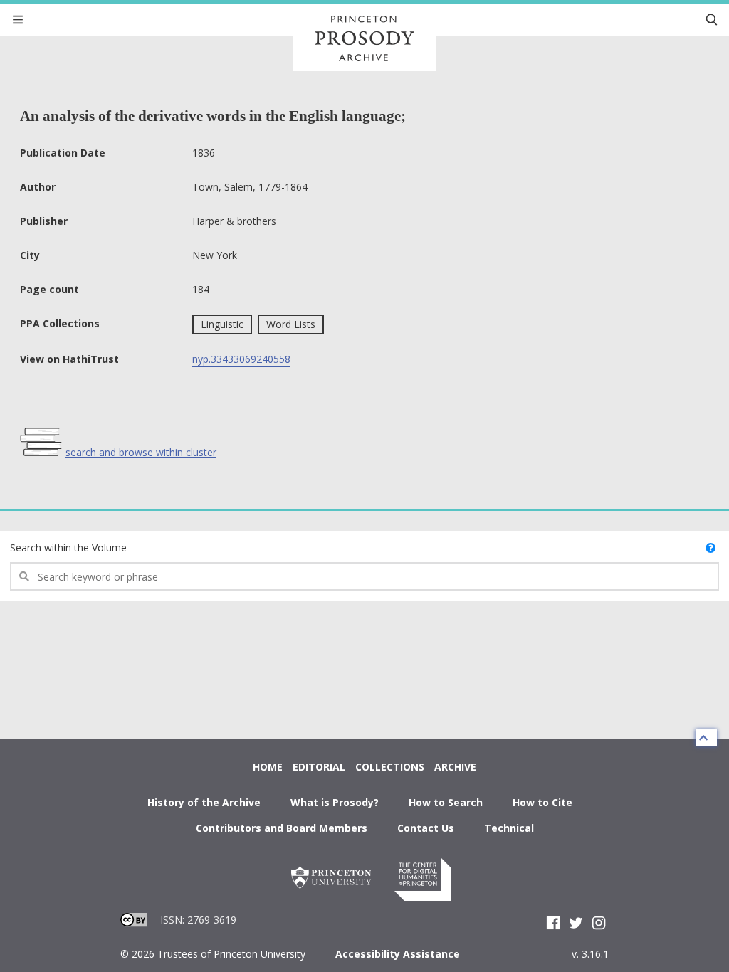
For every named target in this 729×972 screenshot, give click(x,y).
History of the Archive (204, 802)
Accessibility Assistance (397, 954)
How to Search (446, 802)
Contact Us (425, 828)
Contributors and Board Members (281, 828)
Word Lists (290, 324)
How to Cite (542, 802)
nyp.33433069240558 (241, 359)
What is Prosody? (334, 802)
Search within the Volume (68, 547)
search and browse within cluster (140, 452)
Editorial (319, 766)
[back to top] (706, 737)
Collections (389, 766)
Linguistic (222, 324)
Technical (509, 828)
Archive (455, 766)
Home (268, 766)
